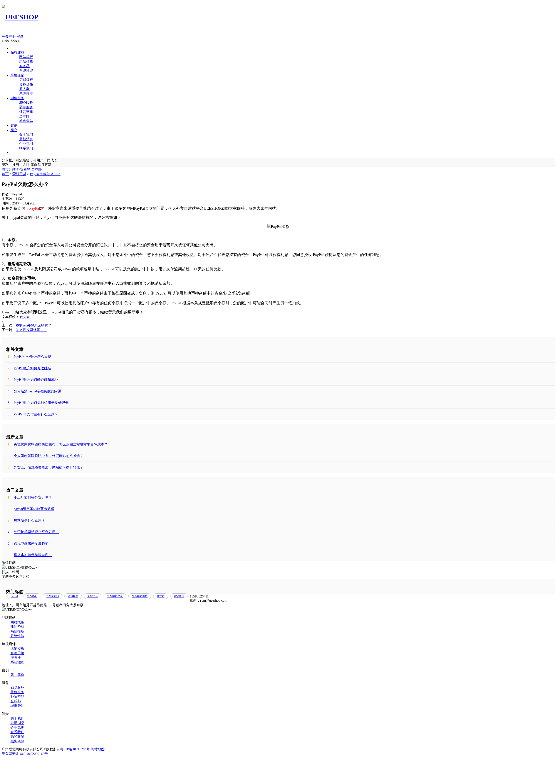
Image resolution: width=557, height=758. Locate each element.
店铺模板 (26, 80)
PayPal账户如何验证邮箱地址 (33, 380)
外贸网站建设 (115, 596)
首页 (5, 174)
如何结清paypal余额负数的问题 (34, 391)
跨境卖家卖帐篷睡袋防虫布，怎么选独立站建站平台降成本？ (58, 444)
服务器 (24, 66)
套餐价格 (26, 84)
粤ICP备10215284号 (75, 749)
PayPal (25, 317)
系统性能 (26, 70)
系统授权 (17, 631)
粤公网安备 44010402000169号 (25, 754)
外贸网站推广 (140, 596)
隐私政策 (17, 736)
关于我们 (26, 134)
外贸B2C (32, 596)
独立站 (160, 596)
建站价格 (26, 61)
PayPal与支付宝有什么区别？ (33, 414)
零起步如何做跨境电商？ (30, 555)
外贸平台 (92, 596)
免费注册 (9, 36)
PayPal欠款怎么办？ (45, 174)
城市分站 (26, 121)
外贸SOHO (52, 596)
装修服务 (26, 107)
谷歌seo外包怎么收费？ (34, 325)
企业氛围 (26, 144)
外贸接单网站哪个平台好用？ (33, 532)
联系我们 (26, 148)
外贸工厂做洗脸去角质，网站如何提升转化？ (45, 467)
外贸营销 (26, 112)
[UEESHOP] (20, 17)
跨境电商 (73, 596)
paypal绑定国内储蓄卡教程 (31, 509)
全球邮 (24, 116)
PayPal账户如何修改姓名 (29, 368)
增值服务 (17, 98)
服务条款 (17, 741)
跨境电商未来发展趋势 (28, 543)
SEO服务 (26, 102)
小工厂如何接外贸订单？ (30, 497)
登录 (20, 36)
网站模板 (26, 57)
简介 (13, 130)
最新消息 (26, 139)
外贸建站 (179, 596)
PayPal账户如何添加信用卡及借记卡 (38, 403)
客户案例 (17, 675)
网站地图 (98, 749)
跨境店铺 (17, 75)
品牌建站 (17, 52)
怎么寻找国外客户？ (31, 330)
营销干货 (19, 174)
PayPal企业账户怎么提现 (29, 356)
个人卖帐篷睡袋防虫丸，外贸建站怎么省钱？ (45, 456)
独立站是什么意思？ (26, 520)
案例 (13, 125)
